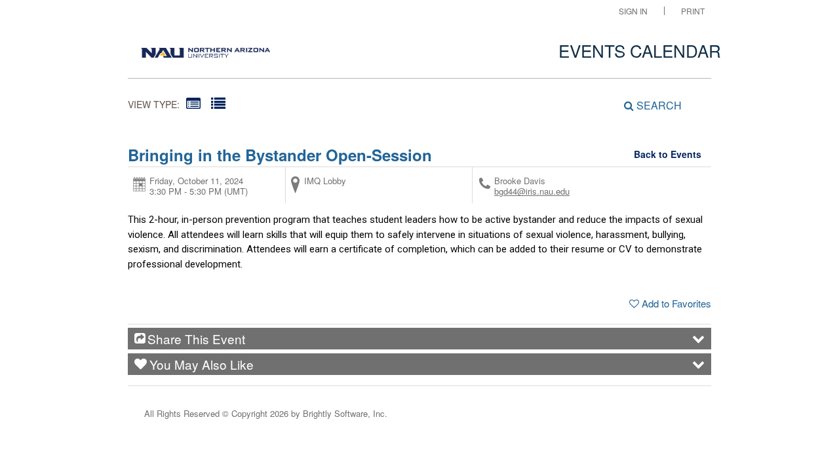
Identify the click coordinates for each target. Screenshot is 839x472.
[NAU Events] (205, 49)
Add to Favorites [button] (676, 303)
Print (693, 11)
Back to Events (667, 154)
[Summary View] (193, 102)
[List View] (218, 102)
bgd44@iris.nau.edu (532, 191)
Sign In (633, 11)
